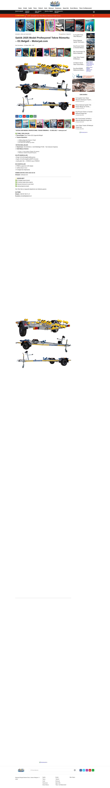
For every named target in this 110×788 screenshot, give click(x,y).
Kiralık (25, 8)
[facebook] (17, 116)
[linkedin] (24, 116)
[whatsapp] (93, 770)
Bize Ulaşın (72, 777)
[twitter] (20, 116)
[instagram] (87, 770)
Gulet (45, 8)
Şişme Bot (66, 8)
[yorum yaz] (35, 116)
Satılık (30, 8)
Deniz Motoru (74, 8)
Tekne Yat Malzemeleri (85, 8)
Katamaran (58, 8)
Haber (20, 8)
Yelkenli (40, 8)
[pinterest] (27, 116)
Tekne (35, 8)
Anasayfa (17, 34)
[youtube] (90, 770)
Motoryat (51, 8)
